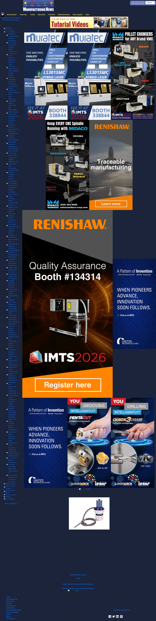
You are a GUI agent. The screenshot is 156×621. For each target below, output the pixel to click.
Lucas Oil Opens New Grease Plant (12, 274)
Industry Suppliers (78, 14)
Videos (87, 14)
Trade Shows (51, 14)
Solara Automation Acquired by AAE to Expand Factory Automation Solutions (13, 395)
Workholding (10, 499)
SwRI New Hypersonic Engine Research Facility (12, 421)
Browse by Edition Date (11, 20)
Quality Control (11, 495)
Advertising (23, 14)
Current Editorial (11, 14)
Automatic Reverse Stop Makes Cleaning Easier (12, 196)
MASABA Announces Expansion (12, 302)
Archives (32, 14)
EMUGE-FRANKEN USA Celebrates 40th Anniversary (13, 164)
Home (8, 597)
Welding (8, 497)
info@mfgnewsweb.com (121, 610)
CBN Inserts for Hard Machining (12, 464)
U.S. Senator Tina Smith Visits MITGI (12, 317)
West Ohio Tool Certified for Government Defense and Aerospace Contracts (13, 475)
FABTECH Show (11, 484)
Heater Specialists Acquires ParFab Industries (12, 215)
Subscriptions (41, 14)
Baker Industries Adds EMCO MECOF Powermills (12, 101)
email (88, 489)
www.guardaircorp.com (78, 575)
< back (78, 578)
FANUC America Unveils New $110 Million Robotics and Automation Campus (12, 183)
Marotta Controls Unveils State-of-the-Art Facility (13, 289)
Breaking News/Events (64, 14)
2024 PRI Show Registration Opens (13, 367)
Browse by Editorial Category (11, 18)
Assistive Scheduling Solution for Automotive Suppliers (12, 42)
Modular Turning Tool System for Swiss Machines (12, 432)
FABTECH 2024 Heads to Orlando (13, 172)
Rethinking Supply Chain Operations (12, 267)
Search (8, 616)
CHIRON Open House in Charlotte (13, 136)
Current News (10, 32)
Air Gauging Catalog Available (12, 280)
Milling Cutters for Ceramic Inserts (13, 458)
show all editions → (11, 503)
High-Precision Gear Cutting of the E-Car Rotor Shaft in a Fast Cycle (13, 153)
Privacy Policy (10, 618)
